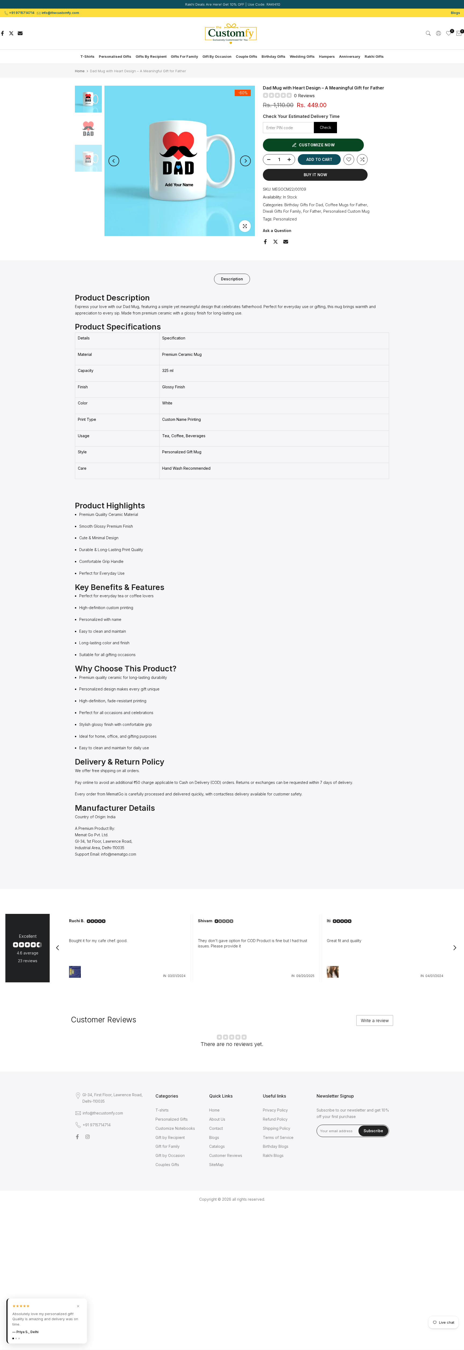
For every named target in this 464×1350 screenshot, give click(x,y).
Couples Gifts (167, 1164)
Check (325, 127)
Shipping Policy (276, 1128)
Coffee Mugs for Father (346, 204)
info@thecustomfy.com (60, 13)
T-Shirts (87, 56)
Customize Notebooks (175, 1128)
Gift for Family (167, 1146)
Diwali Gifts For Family (282, 211)
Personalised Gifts (115, 56)
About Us (217, 1119)
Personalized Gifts (171, 1119)
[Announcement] (232, 4)
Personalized (285, 219)
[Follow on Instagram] (87, 1137)
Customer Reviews (225, 1155)
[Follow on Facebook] (77, 1137)
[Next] (245, 160)
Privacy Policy (275, 1110)
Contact (216, 1128)
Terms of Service (278, 1137)
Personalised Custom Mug (346, 211)
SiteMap (216, 1164)
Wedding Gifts (302, 56)
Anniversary (349, 56)
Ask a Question (277, 230)
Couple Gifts (246, 56)
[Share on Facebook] (2, 33)
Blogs (455, 13)
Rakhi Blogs (273, 1155)
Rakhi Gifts (374, 56)
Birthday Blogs (275, 1146)
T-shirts (162, 1110)
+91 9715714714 (21, 13)
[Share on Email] (20, 33)
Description (232, 279)
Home (80, 71)
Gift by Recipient (170, 1137)
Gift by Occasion (170, 1155)
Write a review (375, 1020)
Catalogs (217, 1146)
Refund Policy (275, 1119)
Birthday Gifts (273, 56)
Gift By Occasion (216, 56)
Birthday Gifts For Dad (303, 204)
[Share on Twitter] (11, 33)
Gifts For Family (184, 56)
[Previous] (113, 160)
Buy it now (315, 174)
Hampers (327, 56)
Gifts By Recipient (151, 56)
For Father (312, 211)
